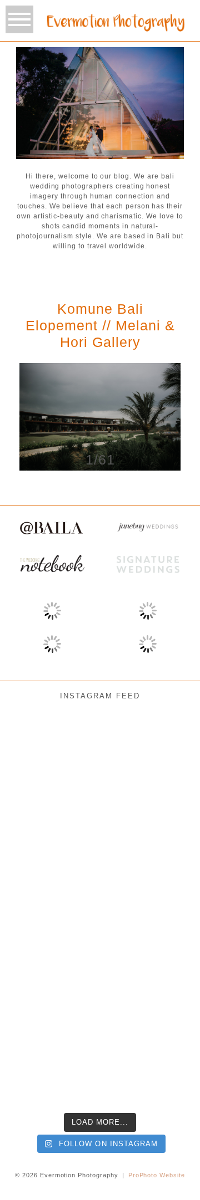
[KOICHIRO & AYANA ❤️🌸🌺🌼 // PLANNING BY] (33, 873)
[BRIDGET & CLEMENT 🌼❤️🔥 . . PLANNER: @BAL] (166, 808)
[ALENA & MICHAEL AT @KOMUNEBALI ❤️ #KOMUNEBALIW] (100, 742)
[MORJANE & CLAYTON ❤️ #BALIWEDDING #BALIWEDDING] (166, 742)
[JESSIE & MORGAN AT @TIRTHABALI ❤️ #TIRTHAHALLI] (33, 742)
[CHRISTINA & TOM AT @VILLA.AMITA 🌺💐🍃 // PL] (100, 808)
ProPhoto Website (157, 1175)
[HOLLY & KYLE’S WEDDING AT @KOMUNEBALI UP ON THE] (33, 939)
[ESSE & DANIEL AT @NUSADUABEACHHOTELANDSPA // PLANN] (166, 1071)
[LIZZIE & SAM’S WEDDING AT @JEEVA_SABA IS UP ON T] (33, 1005)
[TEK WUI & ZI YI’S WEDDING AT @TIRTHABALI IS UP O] (166, 939)
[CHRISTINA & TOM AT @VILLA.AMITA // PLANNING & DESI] (33, 808)
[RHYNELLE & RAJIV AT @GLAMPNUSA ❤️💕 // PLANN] (166, 1005)
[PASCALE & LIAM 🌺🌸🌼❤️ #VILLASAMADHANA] (100, 873)
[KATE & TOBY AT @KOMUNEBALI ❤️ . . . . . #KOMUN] (33, 1071)
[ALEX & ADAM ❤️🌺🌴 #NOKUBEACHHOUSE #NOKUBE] (166, 873)
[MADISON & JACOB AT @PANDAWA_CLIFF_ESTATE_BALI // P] (100, 1071)
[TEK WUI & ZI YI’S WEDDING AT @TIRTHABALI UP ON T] (100, 939)
